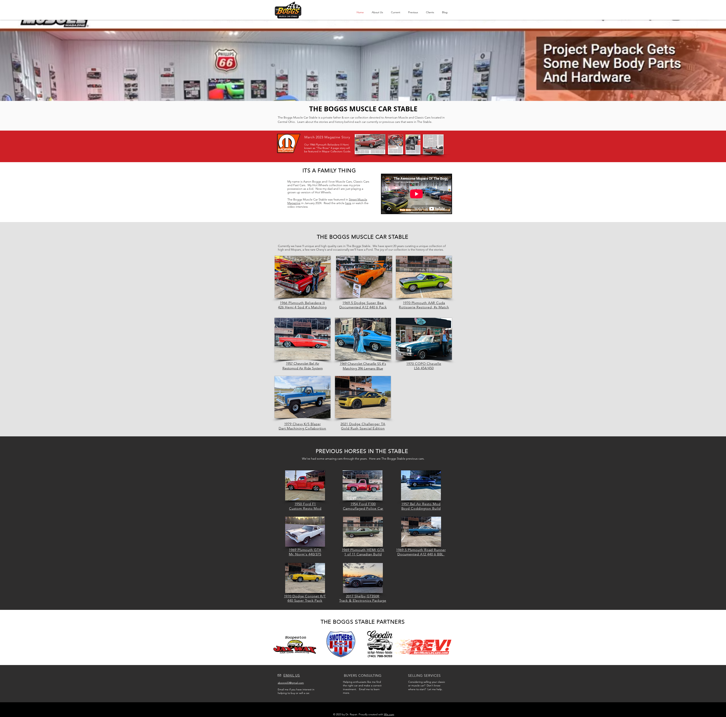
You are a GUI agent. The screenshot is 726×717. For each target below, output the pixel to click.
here (348, 203)
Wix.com (389, 714)
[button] (395, 12)
